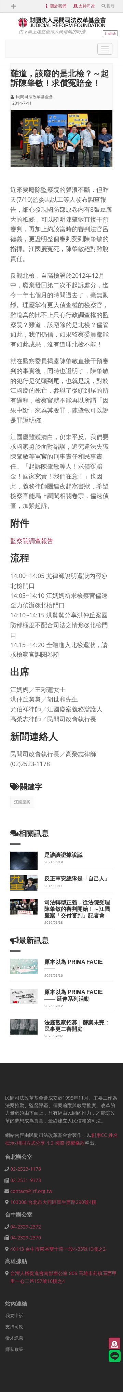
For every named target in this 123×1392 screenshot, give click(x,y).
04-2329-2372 (25, 1226)
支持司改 (87, 6)
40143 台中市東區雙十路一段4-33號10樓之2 (58, 1249)
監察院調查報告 (31, 541)
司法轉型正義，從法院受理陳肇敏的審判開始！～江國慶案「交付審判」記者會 (77, 908)
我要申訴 (14, 1315)
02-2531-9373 (25, 1180)
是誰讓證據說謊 (63, 855)
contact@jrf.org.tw (31, 1191)
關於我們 (58, 6)
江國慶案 (22, 802)
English (110, 33)
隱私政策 (14, 1349)
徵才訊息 (14, 1338)
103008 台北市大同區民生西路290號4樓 (53, 1202)
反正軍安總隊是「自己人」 (77, 878)
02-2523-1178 (25, 1169)
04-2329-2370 (25, 1237)
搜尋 (111, 6)
